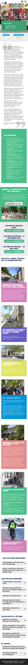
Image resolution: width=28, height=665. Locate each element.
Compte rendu (10, 176)
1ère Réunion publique (18, 35)
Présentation (6, 35)
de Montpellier (14, 661)
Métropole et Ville (6, 661)
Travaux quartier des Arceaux (14, 203)
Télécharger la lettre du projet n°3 (14, 230)
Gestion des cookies (19, 662)
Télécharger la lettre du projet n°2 (14, 241)
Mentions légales (9, 662)
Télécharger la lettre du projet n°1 (14, 251)
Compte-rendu (10, 160)
